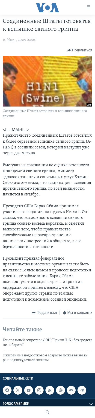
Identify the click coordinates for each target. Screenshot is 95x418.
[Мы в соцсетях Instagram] (39, 390)
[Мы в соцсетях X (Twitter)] (17, 390)
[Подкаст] (60, 390)
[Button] (79, 50)
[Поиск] (47, 412)
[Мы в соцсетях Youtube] (28, 390)
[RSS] (49, 390)
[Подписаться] (71, 390)
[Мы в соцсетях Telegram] (81, 390)
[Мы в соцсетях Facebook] (7, 390)
